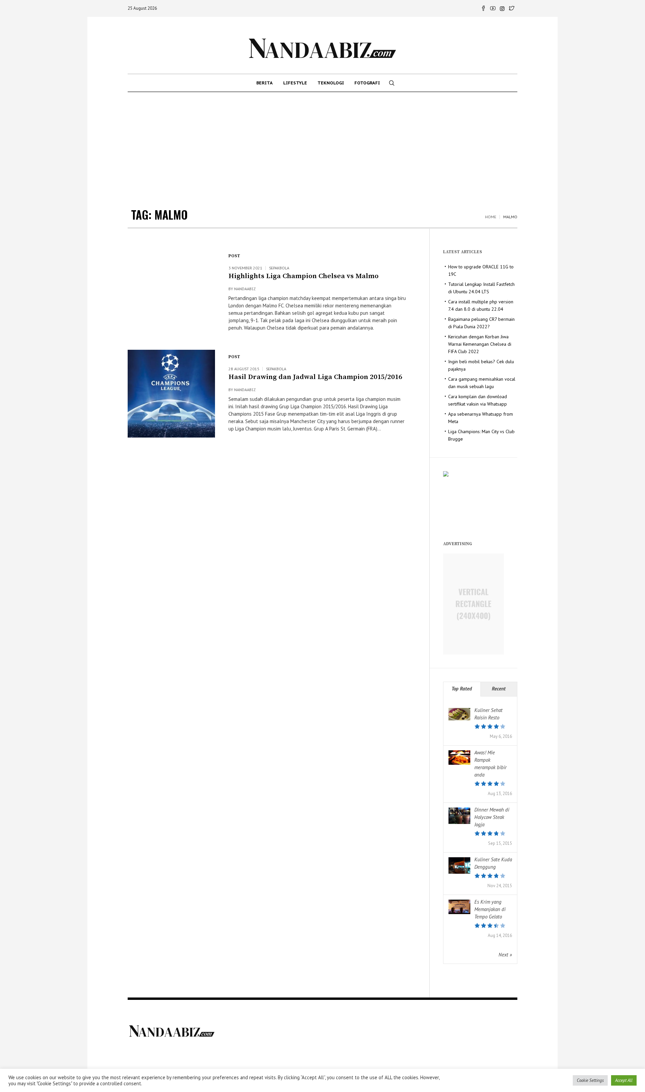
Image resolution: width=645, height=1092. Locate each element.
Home (490, 217)
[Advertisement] (322, 143)
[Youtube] (492, 8)
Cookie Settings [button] (590, 1080)
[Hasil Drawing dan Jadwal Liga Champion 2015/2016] (171, 393)
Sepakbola (279, 268)
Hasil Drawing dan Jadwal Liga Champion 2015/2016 (315, 377)
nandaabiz (245, 289)
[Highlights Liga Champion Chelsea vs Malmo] (171, 292)
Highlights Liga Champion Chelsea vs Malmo (303, 276)
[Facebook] (483, 8)
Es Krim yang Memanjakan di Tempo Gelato (490, 909)
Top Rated (462, 688)
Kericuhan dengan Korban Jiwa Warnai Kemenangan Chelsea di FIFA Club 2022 (479, 344)
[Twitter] (511, 8)
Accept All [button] (624, 1080)
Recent (499, 688)
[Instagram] (502, 8)
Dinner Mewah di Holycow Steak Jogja (491, 817)
